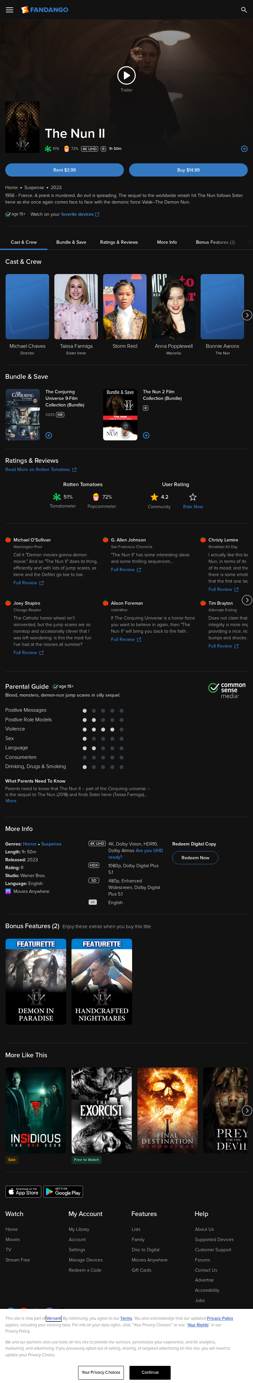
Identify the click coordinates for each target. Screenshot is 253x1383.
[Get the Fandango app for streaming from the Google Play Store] (63, 1191)
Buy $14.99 (188, 170)
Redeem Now (195, 858)
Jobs (200, 1300)
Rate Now (193, 507)
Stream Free (18, 1260)
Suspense (51, 844)
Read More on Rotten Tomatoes (37, 469)
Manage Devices (85, 1260)
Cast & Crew (24, 242)
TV (8, 1250)
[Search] (244, 9)
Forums (202, 1260)
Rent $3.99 (64, 170)
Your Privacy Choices (101, 1372)
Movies (13, 1239)
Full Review (25, 583)
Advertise (204, 1280)
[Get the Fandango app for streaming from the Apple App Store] (23, 1191)
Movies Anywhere (150, 1260)
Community (159, 507)
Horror (30, 844)
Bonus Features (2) (215, 242)
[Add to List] (244, 149)
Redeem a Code (85, 1270)
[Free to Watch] (101, 1110)
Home (12, 1229)
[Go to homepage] (45, 9)
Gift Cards (141, 1270)
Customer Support (213, 1250)
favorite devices (77, 214)
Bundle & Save (71, 242)
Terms (126, 1318)
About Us (204, 1229)
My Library (79, 1229)
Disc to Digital (145, 1250)
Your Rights (198, 1325)
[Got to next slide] (247, 315)
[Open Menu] (9, 10)
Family (138, 1239)
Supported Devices (214, 1239)
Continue (150, 1372)
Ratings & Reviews (119, 242)
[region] (126, 1346)
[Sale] (35, 1110)
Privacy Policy (220, 1318)
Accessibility (207, 1290)
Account (77, 1239)
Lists (136, 1229)
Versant (53, 1318)
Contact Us (206, 1270)
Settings (77, 1250)
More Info (167, 242)
